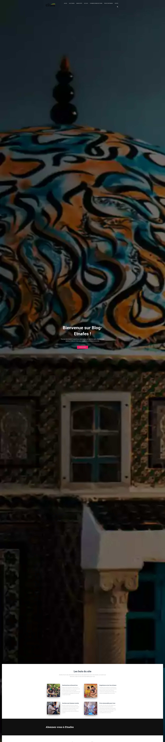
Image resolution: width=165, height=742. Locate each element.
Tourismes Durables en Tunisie (96, 3)
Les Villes (86, 3)
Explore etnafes (82, 347)
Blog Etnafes (71, 3)
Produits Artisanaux (108, 3)
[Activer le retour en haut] (162, 739)
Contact (116, 3)
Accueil (65, 3)
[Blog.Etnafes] (50, 5)
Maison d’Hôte (79, 3)
